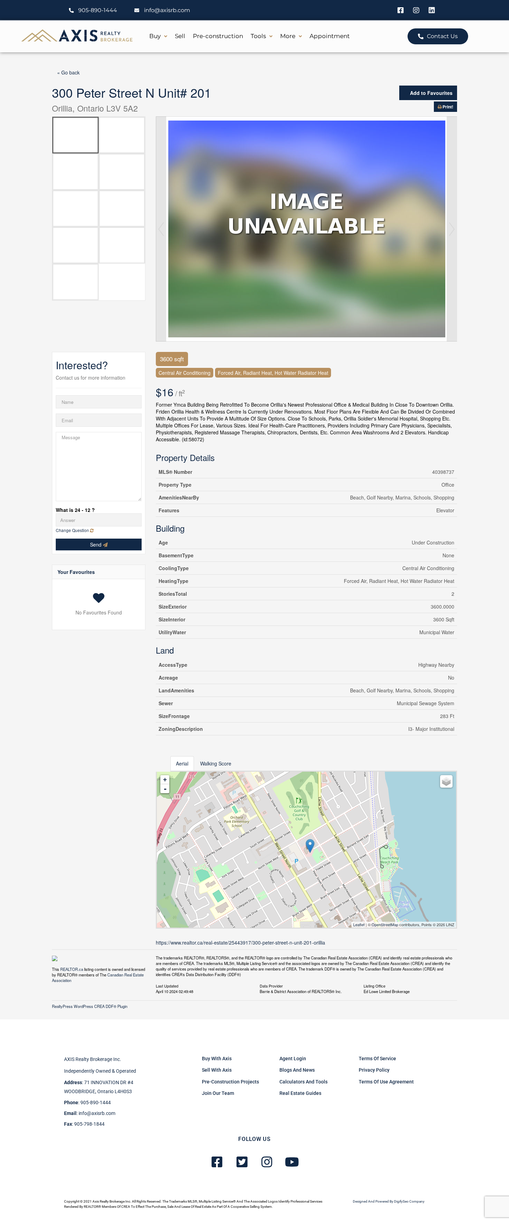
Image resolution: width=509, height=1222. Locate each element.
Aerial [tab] (182, 763)
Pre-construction (218, 36)
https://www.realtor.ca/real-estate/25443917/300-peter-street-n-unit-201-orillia (240, 942)
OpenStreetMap (385, 924)
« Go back (68, 72)
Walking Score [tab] (215, 763)
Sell (180, 36)
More (287, 36)
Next (452, 229)
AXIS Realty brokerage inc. (92, 1059)
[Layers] (446, 781)
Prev (161, 229)
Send (96, 544)
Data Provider (271, 985)
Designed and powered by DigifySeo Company (389, 1201)
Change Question (73, 530)
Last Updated (167, 985)
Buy (155, 36)
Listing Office (374, 985)
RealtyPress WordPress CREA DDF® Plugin (89, 1006)
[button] (158, 36)
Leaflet (359, 924)
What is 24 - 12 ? (75, 510)
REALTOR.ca (71, 969)
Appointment (330, 36)
